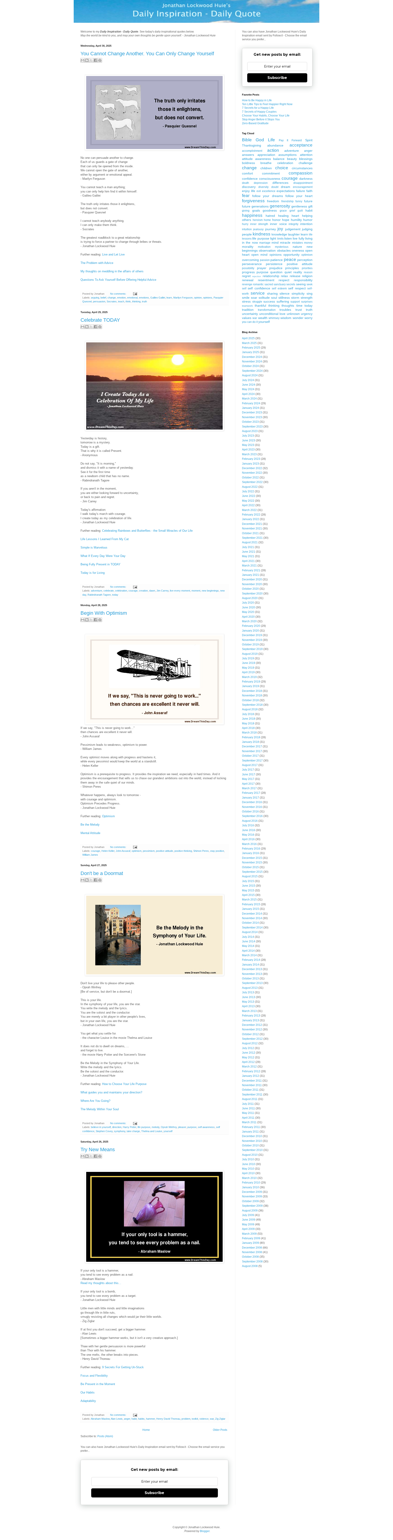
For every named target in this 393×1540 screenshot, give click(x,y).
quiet (288, 272)
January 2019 (250, 686)
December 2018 (252, 691)
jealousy (258, 229)
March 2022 (249, 510)
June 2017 (248, 774)
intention (306, 224)
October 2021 (250, 533)
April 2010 (248, 1173)
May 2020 (248, 612)
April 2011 (248, 1117)
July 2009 (248, 1215)
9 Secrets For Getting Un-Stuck (123, 1367)
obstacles (284, 250)
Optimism (108, 816)
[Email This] (82, 60)
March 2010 (249, 1178)
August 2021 (250, 542)
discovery (249, 187)
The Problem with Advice (97, 263)
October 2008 (250, 1256)
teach (121, 301)
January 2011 (250, 1131)
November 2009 (252, 1196)
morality (247, 246)
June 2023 (248, 440)
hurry (245, 224)
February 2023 (251, 458)
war (212, 1418)
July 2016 (248, 825)
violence (204, 1418)
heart (295, 215)
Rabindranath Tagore (99, 594)
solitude (264, 297)
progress (248, 272)
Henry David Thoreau (168, 1418)
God (260, 139)
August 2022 (250, 486)
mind (275, 242)
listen (288, 238)
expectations (286, 191)
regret (246, 276)
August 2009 (250, 1210)
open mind (259, 254)
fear (245, 195)
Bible (247, 139)
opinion (198, 297)
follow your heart (298, 196)
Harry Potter (129, 1127)
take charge (133, 1131)
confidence (250, 178)
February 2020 (251, 625)
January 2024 (250, 408)
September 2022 (252, 482)
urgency (306, 314)
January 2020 (250, 630)
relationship (271, 276)
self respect (296, 288)
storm (295, 297)
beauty (292, 159)
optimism (136, 851)
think (128, 301)
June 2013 (248, 997)
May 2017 (248, 779)
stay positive (217, 851)
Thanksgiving (251, 145)
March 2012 (249, 1066)
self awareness (206, 1127)
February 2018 (251, 737)
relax (284, 276)
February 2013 (251, 1015)
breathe (266, 163)
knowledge (279, 234)
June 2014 (248, 941)
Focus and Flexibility (94, 1375)
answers (248, 155)
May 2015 (248, 890)
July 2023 (248, 435)
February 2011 (251, 1127)
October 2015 (250, 867)
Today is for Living (93, 572)
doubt (274, 187)
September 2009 (252, 1205)
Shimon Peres (201, 851)
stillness (284, 297)
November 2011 (252, 1085)
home (267, 220)
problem (185, 1418)
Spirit (308, 140)
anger (127, 1418)
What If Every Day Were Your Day (103, 556)
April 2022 (248, 505)
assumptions (287, 155)
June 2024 (248, 384)
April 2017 (248, 783)
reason (308, 272)
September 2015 (252, 871)
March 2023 (249, 454)
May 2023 (248, 445)
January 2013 (250, 1020)
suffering (283, 301)
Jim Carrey (162, 590)
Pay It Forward (290, 140)
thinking (136, 301)
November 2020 (252, 584)
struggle (257, 301)
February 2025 (251, 347)
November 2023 (252, 417)
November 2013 (252, 974)
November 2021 (252, 528)
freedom (273, 201)
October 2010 (250, 1145)
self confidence (259, 288)
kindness (261, 234)
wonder (298, 318)
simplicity (298, 293)
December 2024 (252, 357)
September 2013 (252, 983)
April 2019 (248, 672)
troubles (285, 309)
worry (308, 318)
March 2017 (249, 788)
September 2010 (252, 1150)
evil (259, 191)
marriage (264, 242)
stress (246, 301)
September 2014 (252, 927)
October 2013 (250, 978)
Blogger (204, 1531)
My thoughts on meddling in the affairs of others (112, 271)
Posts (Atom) (105, 1436)
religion (307, 276)
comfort (247, 173)
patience (276, 260)
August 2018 (250, 709)
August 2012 (250, 1043)
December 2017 (252, 746)
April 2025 (248, 338)
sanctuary (280, 284)
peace (290, 259)
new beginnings (210, 590)
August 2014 (250, 932)
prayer (261, 268)
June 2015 (248, 885)
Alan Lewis (117, 1418)
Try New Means (98, 1149)
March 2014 (249, 955)
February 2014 (251, 959)
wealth (262, 318)
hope (285, 220)
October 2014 (250, 922)
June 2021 (248, 551)
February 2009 (251, 1238)
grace (283, 210)
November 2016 (252, 807)
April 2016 (248, 839)
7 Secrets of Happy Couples (259, 111)
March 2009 (249, 1233)
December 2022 (252, 468)
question (276, 272)
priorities (307, 268)
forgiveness (253, 200)
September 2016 (252, 816)
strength (306, 297)
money (308, 242)
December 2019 (252, 635)
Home (146, 1429)
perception (304, 260)
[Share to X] (91, 60)
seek (309, 284)
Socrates (112, 301)
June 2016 (248, 830)
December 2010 (252, 1136)
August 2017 (250, 765)
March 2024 (249, 398)
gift (310, 206)
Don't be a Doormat (102, 873)
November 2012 (252, 1029)
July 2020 (248, 602)
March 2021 (249, 565)
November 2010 (252, 1141)
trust (298, 309)
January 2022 (250, 519)
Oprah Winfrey (169, 1127)
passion (265, 260)
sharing (272, 293)
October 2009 (250, 1201)
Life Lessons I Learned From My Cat (105, 539)
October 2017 (250, 755)
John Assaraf (123, 851)
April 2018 (248, 728)
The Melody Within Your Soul (100, 1109)
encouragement (302, 187)
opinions (207, 297)
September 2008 (252, 1261)
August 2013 (250, 987)
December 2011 (252, 1080)
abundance (275, 145)
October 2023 (250, 421)
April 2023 (248, 449)
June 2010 (248, 1164)
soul (274, 297)
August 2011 (249, 1099)
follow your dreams (267, 196)
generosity (280, 206)
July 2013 (248, 992)
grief (292, 210)
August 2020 (250, 598)
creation (143, 590)
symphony (119, 1131)
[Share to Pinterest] (100, 60)
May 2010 (248, 1168)
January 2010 (250, 1187)
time (299, 305)
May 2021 (248, 556)
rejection (256, 276)
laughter (294, 234)
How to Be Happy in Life (257, 100)
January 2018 (250, 741)
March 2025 (249, 343)
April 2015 (248, 895)
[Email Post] (134, 293)
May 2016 (248, 834)
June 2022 (248, 496)
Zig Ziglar (220, 1418)
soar (254, 297)
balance (279, 159)
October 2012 (250, 1034)
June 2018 (248, 718)
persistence (274, 264)
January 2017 (250, 797)
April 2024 (248, 394)
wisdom (285, 318)
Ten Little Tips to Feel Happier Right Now (267, 104)
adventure (96, 590)
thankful (260, 305)
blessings (305, 159)
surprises (306, 301)
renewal (247, 280)
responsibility (303, 280)
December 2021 (252, 524)
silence (285, 293)
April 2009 (248, 1229)
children (266, 168)
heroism (258, 220)
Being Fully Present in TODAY (101, 564)
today (115, 594)
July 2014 (248, 936)
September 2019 (252, 649)
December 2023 (252, 412)
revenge (247, 284)
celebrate (108, 590)
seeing (301, 284)
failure (300, 191)
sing (309, 293)
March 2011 (249, 1122)
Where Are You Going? (95, 1101)
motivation (264, 246)
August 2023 (250, 431)
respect (284, 280)
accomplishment (252, 150)
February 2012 (251, 1071)
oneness (298, 250)
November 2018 (252, 695)
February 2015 (251, 904)
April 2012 (248, 1062)
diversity (263, 187)
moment (195, 590)
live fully (298, 238)
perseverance (252, 264)
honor (276, 220)
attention (306, 155)
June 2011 (248, 1108)
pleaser (182, 1127)
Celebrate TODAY (100, 320)
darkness (305, 178)
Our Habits (88, 1392)
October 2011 (250, 1089)
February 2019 (251, 681)
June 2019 (248, 663)
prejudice (275, 268)
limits (280, 238)
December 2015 (252, 858)
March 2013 (249, 1011)
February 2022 (251, 514)
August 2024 (250, 375)
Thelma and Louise (151, 1131)
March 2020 (249, 621)
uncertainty (250, 314)
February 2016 (251, 848)
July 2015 (248, 881)
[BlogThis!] (87, 60)
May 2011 (248, 1113)
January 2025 (250, 352)
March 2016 (249, 844)
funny (298, 201)
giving (245, 210)
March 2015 (249, 899)
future (308, 201)
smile (245, 297)
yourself (168, 1131)
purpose (191, 1127)
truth (144, 301)
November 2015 (252, 862)
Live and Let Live (113, 254)
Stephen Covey (104, 1131)
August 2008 (250, 1266)
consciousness (269, 178)
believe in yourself (101, 1127)
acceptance (301, 145)
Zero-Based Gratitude (255, 123)
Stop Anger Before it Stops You (261, 119)
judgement (292, 229)
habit (134, 1418)
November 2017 (252, 751)
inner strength (259, 224)
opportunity (291, 254)
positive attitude (164, 851)
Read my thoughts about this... (101, 1283)
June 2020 (248, 607)
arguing (95, 297)
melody (155, 1127)
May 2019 (248, 667)
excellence (268, 191)
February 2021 (251, 570)
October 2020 (250, 588)
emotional (132, 297)
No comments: (118, 293)
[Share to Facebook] (95, 60)
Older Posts (220, 1429)
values (246, 318)
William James (90, 854)
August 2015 (250, 876)
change (112, 297)
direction (116, 1127)
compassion (300, 173)
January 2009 (250, 1242)
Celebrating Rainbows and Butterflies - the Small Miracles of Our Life (147, 530)
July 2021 (248, 547)
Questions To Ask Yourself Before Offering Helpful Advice (118, 279)
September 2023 (252, 426)
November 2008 (252, 1252)
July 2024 (248, 380)
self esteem (279, 288)
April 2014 (248, 950)
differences (280, 183)
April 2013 (248, 1006)
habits (141, 1418)
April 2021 (248, 561)
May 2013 (248, 1001)
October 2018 (250, 700)
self (244, 288)
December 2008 (252, 1247)
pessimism (149, 851)
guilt (300, 210)
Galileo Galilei (157, 297)
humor (307, 220)
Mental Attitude (90, 833)
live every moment (180, 590)
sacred (269, 284)
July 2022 (248, 491)
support (295, 301)
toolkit (195, 1418)
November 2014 (252, 918)
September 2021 (252, 537)
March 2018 (249, 732)
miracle (285, 242)
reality (297, 272)
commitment (271, 173)
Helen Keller (107, 851)
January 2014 (250, 964)
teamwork (247, 305)
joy (280, 228)
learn (169, 297)
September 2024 (252, 370)
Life (271, 139)
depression (261, 183)
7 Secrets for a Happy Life (258, 107)
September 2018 (252, 704)
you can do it (250, 322)
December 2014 (252, 913)
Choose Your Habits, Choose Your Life (266, 115)
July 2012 (248, 1048)
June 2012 (248, 1052)
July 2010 (248, 1159)
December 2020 (252, 579)
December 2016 (252, 802)
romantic (258, 284)
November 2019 (252, 640)
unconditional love (272, 314)
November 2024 (252, 361)
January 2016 (250, 853)
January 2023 (250, 463)
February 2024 (251, 403)
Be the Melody (90, 824)
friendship (287, 201)
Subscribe (154, 1493)
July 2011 (248, 1103)
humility (296, 220)
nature (297, 246)
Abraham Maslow (100, 1418)
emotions (144, 297)
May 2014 (248, 946)
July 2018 (248, 714)
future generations (255, 206)
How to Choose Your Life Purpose (124, 1084)
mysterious (281, 246)
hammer (150, 1418)
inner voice (278, 224)
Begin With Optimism (104, 613)
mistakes (297, 242)
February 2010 (251, 1182)
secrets (290, 284)
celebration (121, 590)
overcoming (250, 260)
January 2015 (250, 908)
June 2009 (248, 1219)
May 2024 (248, 389)
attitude (247, 159)
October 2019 (250, 644)
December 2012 (252, 1025)
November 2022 (252, 472)
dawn (152, 590)
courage (133, 590)
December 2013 (252, 969)
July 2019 (248, 658)
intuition (247, 229)
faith (309, 191)
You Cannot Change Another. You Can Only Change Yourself (147, 53)
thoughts (288, 305)
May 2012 (248, 1057)
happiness (252, 215)
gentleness (299, 206)
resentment (266, 280)
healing (283, 215)
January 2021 (250, 575)
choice (281, 167)
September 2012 (252, 1038)
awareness (263, 159)
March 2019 (249, 677)
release (295, 276)
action (273, 150)
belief (103, 297)
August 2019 (250, 653)
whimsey (274, 318)
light (273, 238)
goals (256, 210)
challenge (305, 163)
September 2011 (252, 1094)
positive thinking (183, 851)
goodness (270, 210)
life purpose (144, 1127)
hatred (270, 215)
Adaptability (88, 1401)
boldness (248, 163)
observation (267, 250)
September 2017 (252, 760)
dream (285, 187)
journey (270, 229)
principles (292, 268)
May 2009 (248, 1224)
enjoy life (248, 191)
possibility (248, 268)
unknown (293, 314)
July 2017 (248, 769)
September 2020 (252, 593)
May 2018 (248, 723)
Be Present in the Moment (98, 1384)
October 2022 (250, 477)
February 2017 (251, 792)
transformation (267, 309)
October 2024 (250, 366)
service (258, 293)
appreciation (266, 155)
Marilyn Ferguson (183, 297)
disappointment (302, 183)
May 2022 (248, 500)
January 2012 (250, 1075)
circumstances (302, 168)
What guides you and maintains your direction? (111, 1092)
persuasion (99, 301)
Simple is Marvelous (94, 547)
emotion (121, 297)
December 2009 (252, 1192)
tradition (248, 309)
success (269, 301)
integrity (293, 224)
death (245, 183)
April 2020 (248, 616)
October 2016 (250, 811)
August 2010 (250, 1154)
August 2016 (250, 820)
